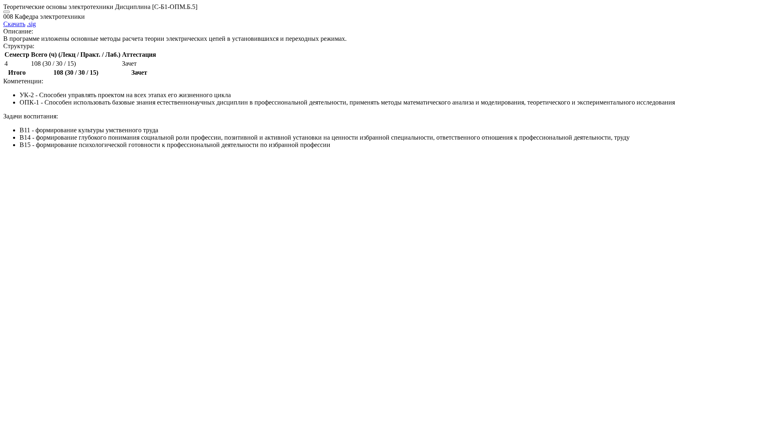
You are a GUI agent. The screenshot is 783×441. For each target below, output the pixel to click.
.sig (31, 23)
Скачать (14, 23)
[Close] (6, 12)
